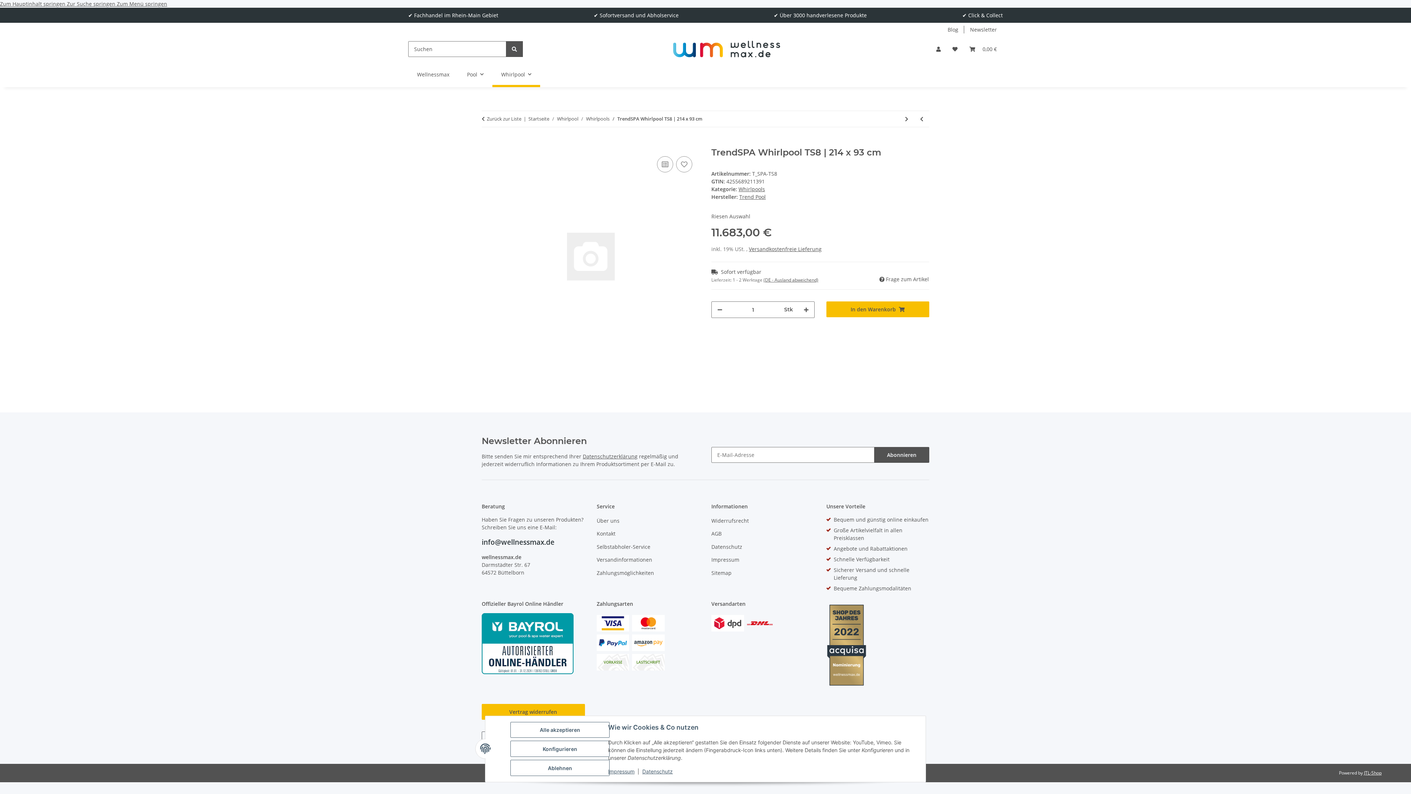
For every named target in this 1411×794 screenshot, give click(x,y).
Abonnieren (901, 454)
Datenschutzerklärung (610, 456)
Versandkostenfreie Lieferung (785, 249)
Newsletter (983, 29)
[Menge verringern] (720, 310)
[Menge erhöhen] (806, 310)
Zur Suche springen (92, 3)
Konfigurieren (560, 749)
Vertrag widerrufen (533, 711)
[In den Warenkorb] (487, 143)
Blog (953, 29)
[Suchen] (514, 49)
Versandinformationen (624, 559)
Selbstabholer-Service (623, 546)
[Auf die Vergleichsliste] (665, 164)
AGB (716, 533)
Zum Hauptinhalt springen (33, 3)
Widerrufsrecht (730, 520)
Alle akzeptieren (560, 730)
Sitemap (721, 572)
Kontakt (606, 533)
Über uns (608, 520)
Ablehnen (560, 768)
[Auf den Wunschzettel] (684, 164)
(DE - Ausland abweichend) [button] (791, 280)
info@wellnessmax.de (518, 542)
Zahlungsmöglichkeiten (625, 572)
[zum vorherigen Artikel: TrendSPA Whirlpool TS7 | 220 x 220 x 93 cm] (921, 119)
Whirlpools (752, 189)
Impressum (621, 771)
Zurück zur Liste (504, 118)
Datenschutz (657, 771)
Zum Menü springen (142, 3)
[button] (938, 49)
